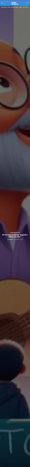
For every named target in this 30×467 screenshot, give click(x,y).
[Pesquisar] (27, 3)
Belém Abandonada (15, 232)
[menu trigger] (3, 3)
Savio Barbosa (10, 239)
